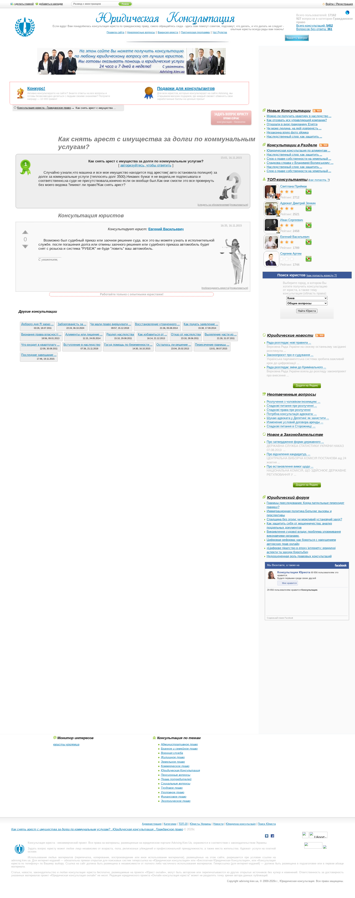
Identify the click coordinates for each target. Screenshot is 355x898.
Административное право (179, 744)
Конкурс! (36, 88)
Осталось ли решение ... (173, 344)
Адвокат (245, 848)
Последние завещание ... (38, 355)
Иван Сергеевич (291, 220)
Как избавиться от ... (152, 334)
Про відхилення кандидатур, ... (288, 454)
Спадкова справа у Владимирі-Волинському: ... (300, 162)
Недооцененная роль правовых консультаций (299, 556)
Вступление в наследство (81, 344)
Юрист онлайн (155, 872)
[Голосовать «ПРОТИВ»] (25, 246)
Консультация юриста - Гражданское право (44, 107)
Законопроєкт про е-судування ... (290, 355)
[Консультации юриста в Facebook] (272, 836)
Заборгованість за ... (72, 324)
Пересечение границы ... (212, 344)
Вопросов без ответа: (314, 29)
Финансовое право (173, 796)
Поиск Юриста (267, 823)
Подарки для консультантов (186, 88)
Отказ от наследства (186, 334)
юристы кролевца (66, 744)
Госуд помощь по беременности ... (128, 344)
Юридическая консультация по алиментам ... (298, 150)
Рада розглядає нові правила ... (289, 342)
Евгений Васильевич (294, 236)
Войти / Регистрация (339, 4)
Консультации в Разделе (292, 145)
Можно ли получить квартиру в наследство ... (299, 116)
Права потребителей (176, 779)
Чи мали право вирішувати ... (110, 324)
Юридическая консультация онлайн (73, 875)
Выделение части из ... (221, 334)
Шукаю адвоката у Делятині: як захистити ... (298, 418)
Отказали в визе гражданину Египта (292, 124)
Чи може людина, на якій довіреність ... (294, 128)
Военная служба (172, 752)
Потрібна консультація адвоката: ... (292, 414)
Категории (170, 823)
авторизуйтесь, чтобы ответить (145, 165)
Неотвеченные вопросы (291, 394)
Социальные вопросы (175, 783)
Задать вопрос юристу (42, 848)
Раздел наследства (120, 334)
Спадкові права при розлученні (288, 409)
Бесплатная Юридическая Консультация (223, 860)
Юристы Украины (200, 823)
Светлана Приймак (293, 186)
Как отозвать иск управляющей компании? (297, 120)
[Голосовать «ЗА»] (25, 232)
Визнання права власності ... (41, 334)
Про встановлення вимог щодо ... (290, 466)
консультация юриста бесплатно (89, 872)
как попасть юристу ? (321, 275)
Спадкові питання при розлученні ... (292, 405)
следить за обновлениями (213, 204)
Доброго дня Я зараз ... (37, 324)
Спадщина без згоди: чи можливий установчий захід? (304, 519)
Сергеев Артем (290, 253)
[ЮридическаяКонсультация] (167, 20)
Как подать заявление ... (201, 324)
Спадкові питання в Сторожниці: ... (291, 426)
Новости (218, 823)
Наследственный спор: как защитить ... (294, 136)
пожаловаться (239, 204)
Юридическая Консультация (180, 770)
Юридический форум (288, 497)
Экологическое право (175, 800)
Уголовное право (172, 792)
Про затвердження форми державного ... (295, 441)
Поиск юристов (291, 275)
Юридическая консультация (171, 860)
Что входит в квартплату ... (40, 344)
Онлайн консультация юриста (170, 875)
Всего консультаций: (314, 25)
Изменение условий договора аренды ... (295, 422)
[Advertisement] (293, 79)
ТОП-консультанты (287, 179)
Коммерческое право (175, 766)
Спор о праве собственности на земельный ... (299, 158)
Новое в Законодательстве (295, 434)
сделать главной (24, 3)
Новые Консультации (289, 110)
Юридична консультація (241, 823)
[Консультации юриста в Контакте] (266, 836)
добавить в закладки (51, 3)
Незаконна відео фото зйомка (288, 132)
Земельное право (173, 761)
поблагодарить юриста (215, 288)
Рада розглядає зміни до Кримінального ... (296, 367)
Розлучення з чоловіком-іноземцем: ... (293, 401)
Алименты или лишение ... (84, 334)
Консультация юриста (41, 842)
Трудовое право (172, 787)
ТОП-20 (183, 823)
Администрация (151, 823)
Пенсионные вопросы (175, 774)
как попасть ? (319, 179)
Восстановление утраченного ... (157, 324)
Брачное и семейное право (179, 748)
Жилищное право (173, 757)
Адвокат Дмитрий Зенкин (298, 203)
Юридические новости (290, 335)
